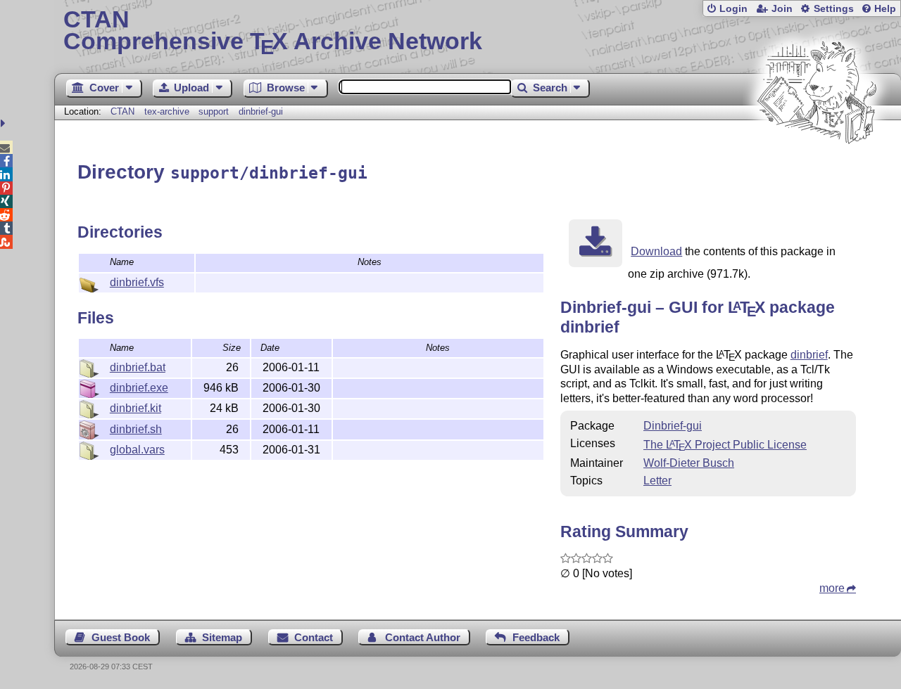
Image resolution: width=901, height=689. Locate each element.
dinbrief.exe (139, 388)
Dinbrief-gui (672, 426)
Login (733, 9)
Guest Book (121, 637)
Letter (657, 481)
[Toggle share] (4, 123)
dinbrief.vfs (137, 282)
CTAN (122, 111)
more (832, 588)
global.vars (137, 450)
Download (656, 251)
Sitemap (222, 637)
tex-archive (166, 111)
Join (782, 9)
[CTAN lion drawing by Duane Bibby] (816, 170)
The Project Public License (725, 445)
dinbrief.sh (136, 429)
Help (885, 9)
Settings (834, 9)
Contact (313, 637)
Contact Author (422, 637)
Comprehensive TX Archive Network (272, 31)
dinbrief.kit (135, 408)
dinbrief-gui (261, 111)
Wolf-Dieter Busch (688, 463)
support (214, 111)
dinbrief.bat (137, 367)
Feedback (536, 637)
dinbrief (809, 355)
